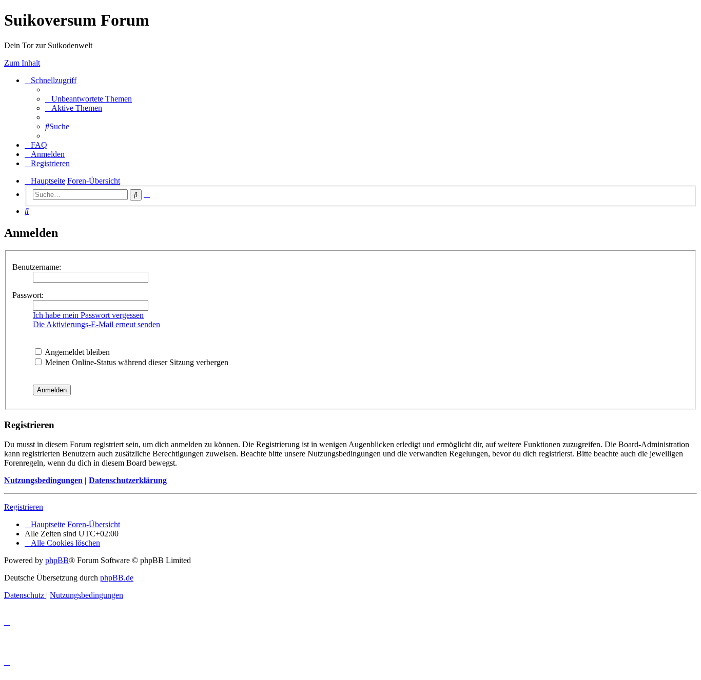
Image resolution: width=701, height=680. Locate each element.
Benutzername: (36, 267)
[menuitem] (88, 98)
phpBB (57, 560)
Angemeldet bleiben (76, 352)
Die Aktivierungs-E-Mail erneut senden (96, 324)
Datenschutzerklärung (128, 480)
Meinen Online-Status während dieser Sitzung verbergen (135, 362)
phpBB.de (116, 577)
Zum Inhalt (22, 62)
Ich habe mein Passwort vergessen (88, 315)
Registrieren (23, 507)
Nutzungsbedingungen (43, 480)
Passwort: (28, 295)
